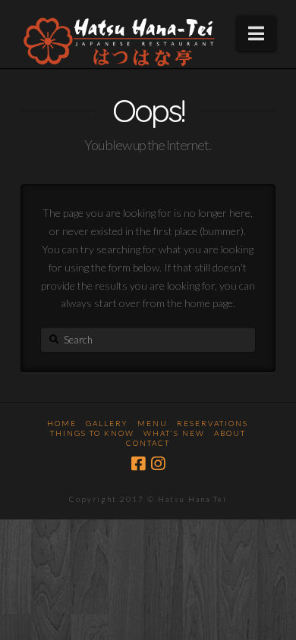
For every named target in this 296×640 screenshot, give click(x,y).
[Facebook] (138, 464)
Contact (148, 442)
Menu (152, 423)
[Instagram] (158, 464)
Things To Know (92, 433)
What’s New (174, 433)
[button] (256, 33)
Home (62, 423)
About (230, 433)
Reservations (212, 423)
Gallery (107, 423)
